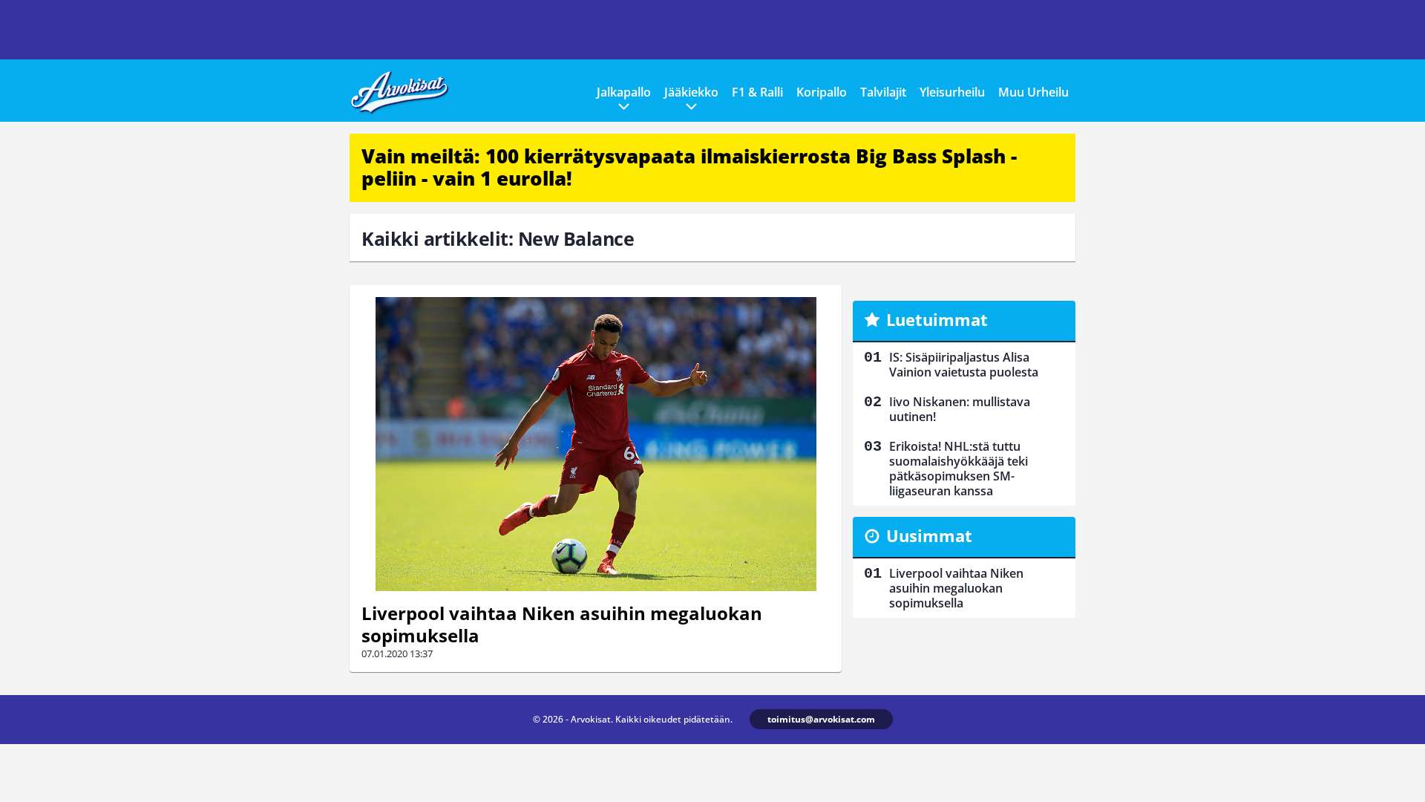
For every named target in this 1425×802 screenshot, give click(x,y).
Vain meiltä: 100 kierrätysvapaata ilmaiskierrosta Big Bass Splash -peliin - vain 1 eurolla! (689, 167)
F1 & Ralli (757, 92)
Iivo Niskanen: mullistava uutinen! (959, 409)
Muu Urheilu (1033, 92)
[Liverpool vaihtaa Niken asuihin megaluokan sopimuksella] (595, 444)
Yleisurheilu (952, 92)
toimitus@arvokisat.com (821, 719)
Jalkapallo (624, 92)
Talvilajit (883, 92)
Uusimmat (929, 535)
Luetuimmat (937, 319)
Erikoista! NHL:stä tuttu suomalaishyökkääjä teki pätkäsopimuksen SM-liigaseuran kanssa (958, 468)
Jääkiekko (691, 92)
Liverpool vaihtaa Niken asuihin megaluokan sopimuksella (561, 624)
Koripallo (821, 92)
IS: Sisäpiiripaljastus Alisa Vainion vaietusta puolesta (963, 364)
